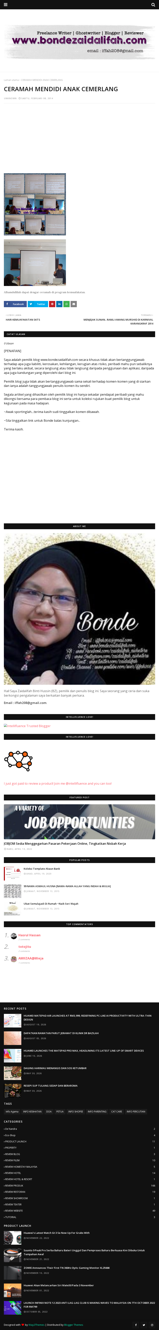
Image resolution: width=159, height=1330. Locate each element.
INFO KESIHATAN (32, 1111)
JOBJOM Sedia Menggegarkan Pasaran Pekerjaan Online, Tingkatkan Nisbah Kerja (65, 843)
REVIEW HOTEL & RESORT (80, 1179)
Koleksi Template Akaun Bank (42, 868)
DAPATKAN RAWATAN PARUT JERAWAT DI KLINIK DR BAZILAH (61, 1033)
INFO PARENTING (97, 1111)
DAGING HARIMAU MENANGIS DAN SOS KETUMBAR (55, 1068)
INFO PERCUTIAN (136, 1111)
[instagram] (152, 1325)
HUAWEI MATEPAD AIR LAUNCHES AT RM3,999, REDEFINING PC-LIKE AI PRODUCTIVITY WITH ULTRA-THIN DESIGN (87, 1017)
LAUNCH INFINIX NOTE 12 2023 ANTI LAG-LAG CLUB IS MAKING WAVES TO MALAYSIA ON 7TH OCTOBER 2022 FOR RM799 (89, 1304)
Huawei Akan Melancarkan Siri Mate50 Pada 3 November (59, 1285)
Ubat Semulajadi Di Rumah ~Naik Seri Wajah (51, 903)
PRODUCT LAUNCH (80, 1141)
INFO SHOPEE (75, 1111)
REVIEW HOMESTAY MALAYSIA (80, 1166)
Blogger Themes (73, 1325)
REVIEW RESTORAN (80, 1192)
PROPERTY (80, 1147)
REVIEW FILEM (80, 1160)
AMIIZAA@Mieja (30, 958)
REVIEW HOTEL (80, 1173)
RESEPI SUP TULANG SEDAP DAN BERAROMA (51, 1085)
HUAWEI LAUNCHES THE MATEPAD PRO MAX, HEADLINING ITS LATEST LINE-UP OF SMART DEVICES (84, 1050)
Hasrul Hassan (29, 935)
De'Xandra (80, 1129)
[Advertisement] (79, 134)
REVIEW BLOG (80, 1154)
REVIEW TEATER (80, 1204)
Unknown (10, 98)
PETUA (60, 1111)
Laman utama (11, 80)
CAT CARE (116, 1111)
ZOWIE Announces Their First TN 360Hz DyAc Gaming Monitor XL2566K (67, 1268)
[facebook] (136, 1325)
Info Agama (12, 1111)
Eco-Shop (80, 1135)
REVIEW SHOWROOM (80, 1198)
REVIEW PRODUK (80, 1185)
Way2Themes (37, 1325)
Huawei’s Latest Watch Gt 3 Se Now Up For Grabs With (57, 1233)
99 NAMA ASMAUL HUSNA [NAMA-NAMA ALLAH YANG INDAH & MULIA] (67, 886)
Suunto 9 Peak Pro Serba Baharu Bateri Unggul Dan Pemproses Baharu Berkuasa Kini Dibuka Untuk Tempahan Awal (84, 1252)
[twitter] (144, 1325)
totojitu (24, 946)
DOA (49, 1111)
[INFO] (79, 821)
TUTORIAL (80, 1217)
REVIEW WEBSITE (80, 1210)
